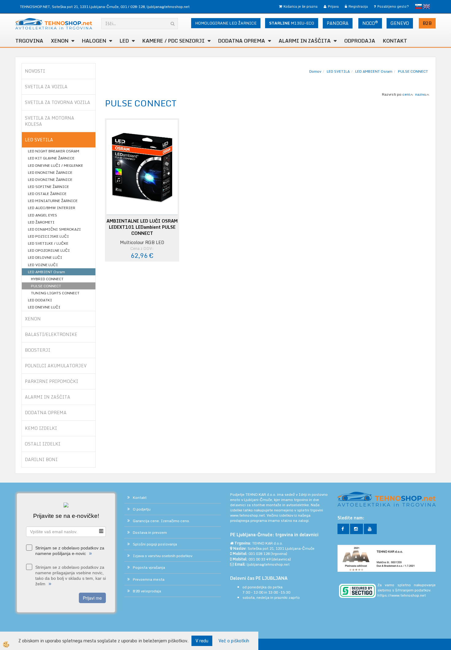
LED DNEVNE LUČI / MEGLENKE (55, 165)
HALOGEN (94, 41)
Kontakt (395, 41)
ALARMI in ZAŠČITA (305, 41)
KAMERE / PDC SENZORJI (173, 41)
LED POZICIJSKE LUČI (48, 236)
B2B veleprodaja (147, 591)
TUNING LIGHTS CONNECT (55, 293)
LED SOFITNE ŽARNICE (48, 186)
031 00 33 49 (260, 559)
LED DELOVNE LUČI (45, 257)
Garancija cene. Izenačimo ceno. (161, 521)
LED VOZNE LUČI (43, 265)
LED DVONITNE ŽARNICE (50, 179)
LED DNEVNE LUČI (44, 307)
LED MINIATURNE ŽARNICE (53, 201)
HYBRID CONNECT (47, 279)
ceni (406, 94)
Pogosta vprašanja (149, 567)
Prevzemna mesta (148, 579)
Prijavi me (92, 598)
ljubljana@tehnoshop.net (168, 7)
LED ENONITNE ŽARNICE (50, 172)
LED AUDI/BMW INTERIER (51, 208)
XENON (59, 41)
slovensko (418, 6)
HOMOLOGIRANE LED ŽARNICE (225, 23)
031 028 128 (259, 553)
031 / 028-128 (133, 7)
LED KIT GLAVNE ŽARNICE (51, 158)
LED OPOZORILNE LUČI (49, 250)
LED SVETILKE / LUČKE (48, 243)
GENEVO (400, 23)
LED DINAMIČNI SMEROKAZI (54, 229)
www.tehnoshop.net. (248, 515)
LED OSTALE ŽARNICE (47, 194)
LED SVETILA (338, 71)
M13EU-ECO (291, 23)
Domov (315, 71)
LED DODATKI (40, 300)
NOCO (370, 23)
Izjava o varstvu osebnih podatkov (162, 556)
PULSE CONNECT (46, 286)
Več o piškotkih (233, 641)
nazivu (420, 94)
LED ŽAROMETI (41, 222)
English (426, 6)
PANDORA (338, 23)
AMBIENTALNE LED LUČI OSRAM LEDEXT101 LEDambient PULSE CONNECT (142, 227)
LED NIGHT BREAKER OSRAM (53, 151)
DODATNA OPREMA (241, 41)
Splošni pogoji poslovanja (155, 544)
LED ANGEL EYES (42, 215)
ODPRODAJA (359, 41)
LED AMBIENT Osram (46, 272)
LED (124, 41)
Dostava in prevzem (150, 532)
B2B (427, 23)
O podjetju (142, 509)
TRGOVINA (29, 41)
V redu (201, 640)
